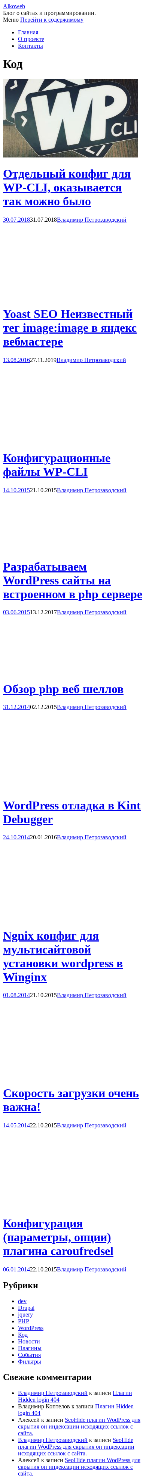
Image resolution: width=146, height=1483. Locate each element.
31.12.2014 (16, 707)
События (29, 1355)
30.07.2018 (16, 219)
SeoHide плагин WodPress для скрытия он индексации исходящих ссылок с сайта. (79, 1426)
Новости (29, 1341)
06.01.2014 (16, 1269)
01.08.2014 (16, 995)
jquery (25, 1314)
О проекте (31, 39)
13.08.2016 (16, 360)
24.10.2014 (16, 837)
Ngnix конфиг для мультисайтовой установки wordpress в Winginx (63, 956)
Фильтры (29, 1361)
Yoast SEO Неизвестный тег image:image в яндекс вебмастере (70, 327)
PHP (23, 1321)
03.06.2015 (16, 612)
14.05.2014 (16, 1125)
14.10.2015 (16, 490)
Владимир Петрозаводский (92, 219)
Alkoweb (14, 6)
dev (22, 1301)
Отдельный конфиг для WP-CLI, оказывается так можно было (67, 187)
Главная (28, 32)
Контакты (30, 46)
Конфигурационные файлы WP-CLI (56, 464)
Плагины (30, 1348)
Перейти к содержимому (51, 19)
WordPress (30, 1328)
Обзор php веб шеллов (63, 689)
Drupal (26, 1308)
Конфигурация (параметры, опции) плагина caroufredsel (58, 1237)
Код (23, 1334)
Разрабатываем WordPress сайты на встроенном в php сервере (72, 580)
